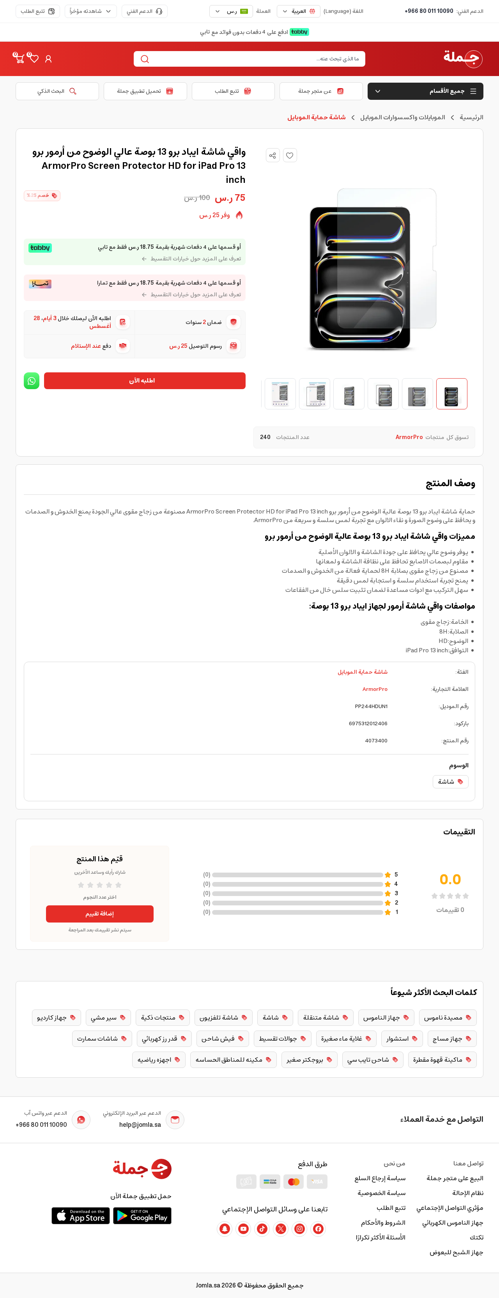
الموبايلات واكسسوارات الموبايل (402, 117)
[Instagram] (299, 1229)
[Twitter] (280, 1229)
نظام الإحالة (467, 1193)
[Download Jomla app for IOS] (80, 1215)
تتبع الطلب (33, 11)
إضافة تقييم (99, 914)
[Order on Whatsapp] (31, 380)
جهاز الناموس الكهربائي (452, 1222)
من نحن (394, 1163)
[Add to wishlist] (290, 155)
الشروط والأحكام (383, 1222)
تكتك (476, 1237)
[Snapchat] (224, 1229)
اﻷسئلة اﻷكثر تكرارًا (380, 1237)
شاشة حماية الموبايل (363, 672)
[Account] (48, 59)
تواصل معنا (468, 1163)
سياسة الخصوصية (381, 1193)
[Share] (272, 156)
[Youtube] (243, 1229)
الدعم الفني (139, 11)
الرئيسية (471, 117)
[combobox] (298, 11)
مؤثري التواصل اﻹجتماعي (449, 1208)
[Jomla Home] (463, 59)
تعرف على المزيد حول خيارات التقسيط (195, 259)
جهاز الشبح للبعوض (456, 1252)
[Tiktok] (262, 1229)
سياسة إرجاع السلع (379, 1178)
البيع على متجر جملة (454, 1178)
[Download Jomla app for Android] (142, 1215)
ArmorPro (375, 689)
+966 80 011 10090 (429, 11)
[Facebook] (318, 1229)
